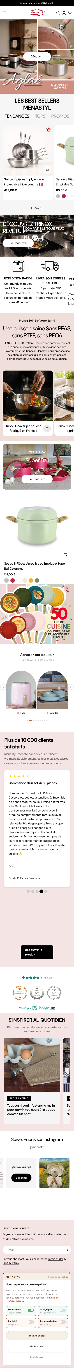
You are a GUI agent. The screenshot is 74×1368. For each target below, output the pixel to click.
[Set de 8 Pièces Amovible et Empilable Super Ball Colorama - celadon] (58, 196)
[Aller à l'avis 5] (46, 891)
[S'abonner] (67, 1250)
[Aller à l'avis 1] (28, 891)
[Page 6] (40, 720)
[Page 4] (35, 720)
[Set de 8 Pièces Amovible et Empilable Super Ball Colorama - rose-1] (69, 196)
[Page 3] (31, 720)
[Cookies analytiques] (63, 1310)
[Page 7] (42, 720)
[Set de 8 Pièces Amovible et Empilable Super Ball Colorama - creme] (24, 580)
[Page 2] (29, 720)
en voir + (37, 208)
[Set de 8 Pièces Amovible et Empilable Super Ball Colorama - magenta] (64, 196)
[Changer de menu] (4, 12)
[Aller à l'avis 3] (37, 891)
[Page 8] (44, 720)
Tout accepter (37, 1335)
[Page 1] (27, 720)
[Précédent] (3, 687)
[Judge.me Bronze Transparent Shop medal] (54, 993)
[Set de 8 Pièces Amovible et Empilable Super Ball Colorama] (37, 525)
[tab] (17, 116)
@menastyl (37, 1147)
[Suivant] (71, 687)
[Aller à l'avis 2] (32, 891)
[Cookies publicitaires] (31, 1322)
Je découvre (18, 243)
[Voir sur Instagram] (37, 1173)
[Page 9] (46, 720)
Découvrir (37, 56)
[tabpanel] (37, 162)
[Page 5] (38, 720)
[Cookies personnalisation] (63, 1322)
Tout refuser (37, 1357)
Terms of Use (55, 1259)
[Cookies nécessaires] (31, 1310)
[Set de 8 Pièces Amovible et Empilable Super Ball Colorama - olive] (37, 580)
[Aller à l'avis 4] (41, 891)
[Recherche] (58, 12)
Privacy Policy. (11, 1262)
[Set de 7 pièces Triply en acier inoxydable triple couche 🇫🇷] (28, 150)
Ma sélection (37, 1346)
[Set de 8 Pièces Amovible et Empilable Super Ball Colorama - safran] (31, 580)
